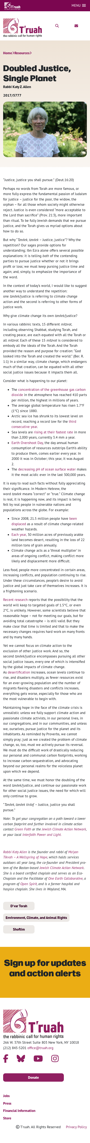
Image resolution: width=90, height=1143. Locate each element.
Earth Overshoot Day (27, 442)
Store (7, 1118)
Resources (22, 53)
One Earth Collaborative (65, 878)
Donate (33, 1077)
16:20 (68, 180)
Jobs (6, 1096)
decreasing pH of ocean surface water (47, 469)
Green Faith (22, 829)
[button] (78, 5)
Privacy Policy (76, 1127)
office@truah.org (40, 1048)
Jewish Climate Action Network (64, 829)
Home (7, 53)
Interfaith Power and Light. (42, 834)
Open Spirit (28, 884)
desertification (19, 672)
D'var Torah (18, 906)
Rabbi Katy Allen (15, 852)
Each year (19, 534)
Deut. (60, 180)
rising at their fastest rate (53, 432)
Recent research (15, 599)
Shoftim (19, 929)
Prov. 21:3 (47, 215)
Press (7, 1103)
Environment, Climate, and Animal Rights (36, 917)
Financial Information (19, 1110)
